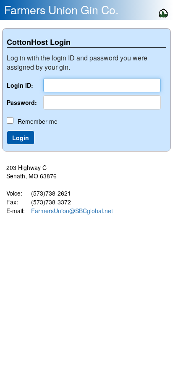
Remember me (38, 121)
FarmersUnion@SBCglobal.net (72, 210)
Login (20, 137)
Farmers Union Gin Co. (61, 10)
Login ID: (20, 85)
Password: (22, 102)
